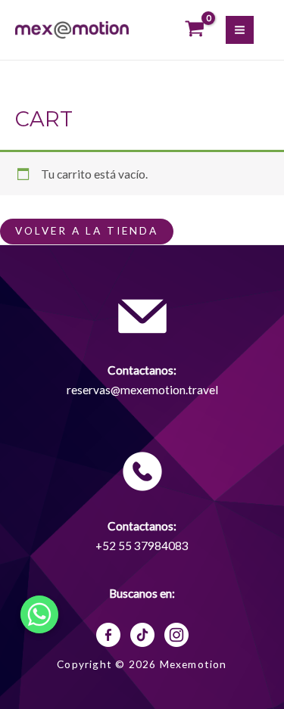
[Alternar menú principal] (240, 30)
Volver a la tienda (86, 231)
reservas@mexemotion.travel (142, 389)
